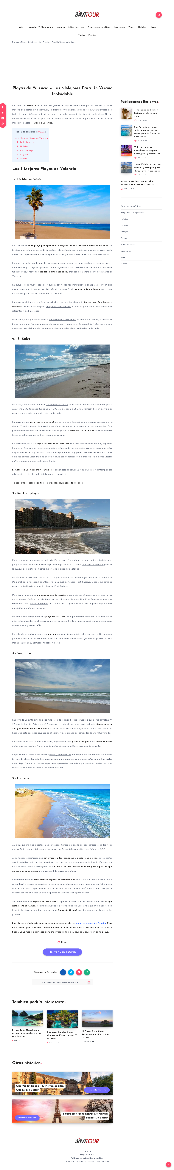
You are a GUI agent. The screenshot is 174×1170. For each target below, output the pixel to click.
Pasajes (92, 35)
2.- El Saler (22, 146)
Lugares (61, 27)
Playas (153, 27)
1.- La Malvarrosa (25, 142)
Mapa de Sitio (87, 1154)
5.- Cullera (22, 158)
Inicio (20, 27)
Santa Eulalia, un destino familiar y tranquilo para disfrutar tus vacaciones (147, 167)
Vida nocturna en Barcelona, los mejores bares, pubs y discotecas (147, 150)
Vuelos (81, 35)
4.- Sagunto (23, 154)
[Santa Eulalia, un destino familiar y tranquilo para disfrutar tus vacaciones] (126, 167)
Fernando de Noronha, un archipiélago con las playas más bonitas (26, 1033)
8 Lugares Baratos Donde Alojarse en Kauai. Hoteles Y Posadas (62, 1035)
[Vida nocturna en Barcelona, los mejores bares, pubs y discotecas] (126, 150)
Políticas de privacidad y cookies (87, 1158)
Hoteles (142, 27)
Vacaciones (119, 27)
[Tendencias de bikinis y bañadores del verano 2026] (126, 113)
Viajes (131, 27)
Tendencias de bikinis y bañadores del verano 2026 (146, 113)
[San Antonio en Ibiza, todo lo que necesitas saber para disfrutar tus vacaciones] (126, 130)
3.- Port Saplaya (25, 150)
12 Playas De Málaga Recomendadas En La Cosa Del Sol (96, 1034)
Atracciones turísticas (99, 27)
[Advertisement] (87, 66)
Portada (15, 42)
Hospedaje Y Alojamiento (40, 27)
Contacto (87, 1151)
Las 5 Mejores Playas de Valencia (31, 138)
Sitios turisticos (76, 27)
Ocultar (41, 132)
